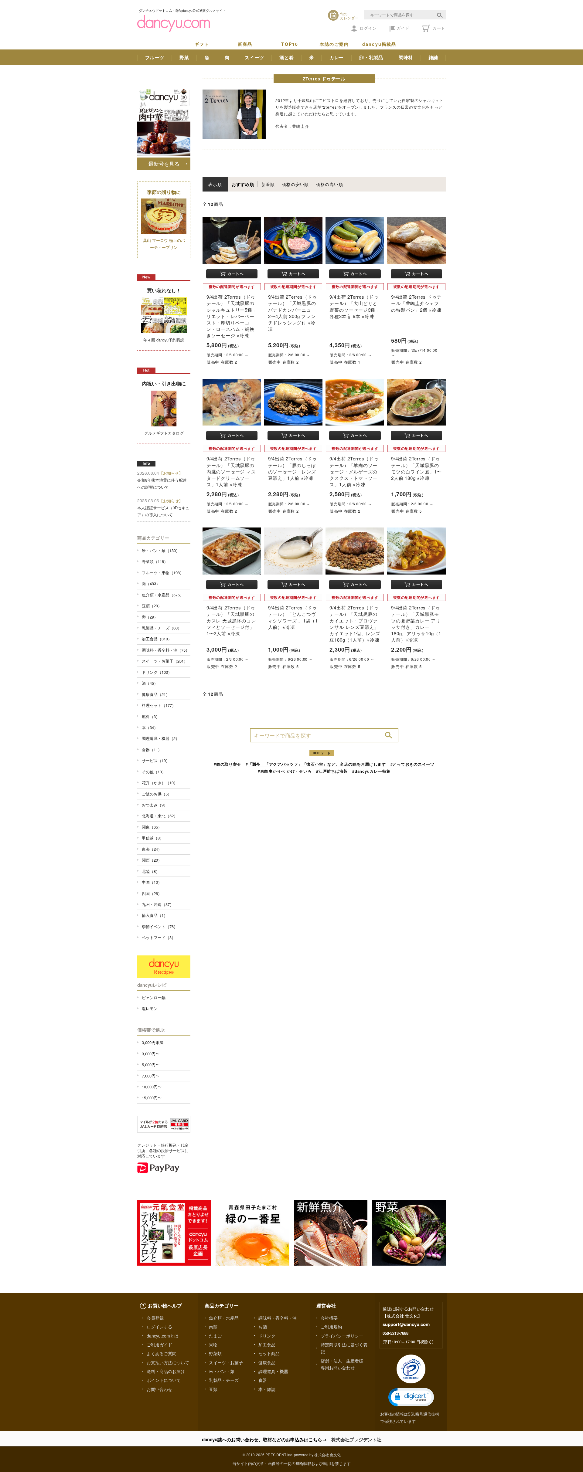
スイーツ (254, 57)
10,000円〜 (152, 1087)
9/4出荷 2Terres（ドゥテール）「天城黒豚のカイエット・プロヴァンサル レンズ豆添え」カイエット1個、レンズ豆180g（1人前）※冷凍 (354, 623)
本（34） (150, 727)
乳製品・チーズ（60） (162, 628)
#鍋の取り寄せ (227, 764)
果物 (213, 1344)
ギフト (202, 44)
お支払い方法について (168, 1362)
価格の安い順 (295, 184)
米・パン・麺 (221, 1371)
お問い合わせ (159, 1389)
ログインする (159, 1327)
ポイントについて (164, 1380)
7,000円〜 (150, 1076)
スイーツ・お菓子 (226, 1362)
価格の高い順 (329, 184)
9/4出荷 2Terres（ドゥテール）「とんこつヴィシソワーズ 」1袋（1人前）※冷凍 (293, 617)
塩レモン (150, 1008)
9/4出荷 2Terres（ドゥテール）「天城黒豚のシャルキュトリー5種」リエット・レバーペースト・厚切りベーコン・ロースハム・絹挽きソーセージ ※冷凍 (231, 315)
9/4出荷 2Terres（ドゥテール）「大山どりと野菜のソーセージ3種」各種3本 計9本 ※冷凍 (354, 306)
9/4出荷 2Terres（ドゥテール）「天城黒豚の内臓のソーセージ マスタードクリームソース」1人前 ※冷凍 (231, 471)
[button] (411, 1397)
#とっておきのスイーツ (412, 764)
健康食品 (266, 1362)
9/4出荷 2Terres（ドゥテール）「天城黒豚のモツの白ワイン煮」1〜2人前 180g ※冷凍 (416, 468)
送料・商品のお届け (166, 1371)
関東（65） (152, 827)
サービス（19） (156, 760)
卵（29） (150, 617)
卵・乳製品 (371, 57)
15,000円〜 (152, 1098)
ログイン (368, 28)
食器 (262, 1380)
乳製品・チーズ (224, 1380)
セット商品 (269, 1353)
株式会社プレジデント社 (356, 1439)
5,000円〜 (150, 1064)
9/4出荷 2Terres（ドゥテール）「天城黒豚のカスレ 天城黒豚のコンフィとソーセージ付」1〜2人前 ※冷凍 (231, 620)
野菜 (184, 57)
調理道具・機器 (273, 1371)
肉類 (213, 1327)
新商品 (245, 44)
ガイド (403, 28)
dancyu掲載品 (379, 44)
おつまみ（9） (155, 805)
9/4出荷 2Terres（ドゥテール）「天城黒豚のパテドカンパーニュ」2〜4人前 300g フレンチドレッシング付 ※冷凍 (292, 312)
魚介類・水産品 (224, 1318)
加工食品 (266, 1344)
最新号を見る (163, 163)
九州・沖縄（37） (158, 904)
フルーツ (154, 57)
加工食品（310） (157, 639)
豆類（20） (152, 606)
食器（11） (152, 749)
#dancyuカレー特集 (371, 771)
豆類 (213, 1389)
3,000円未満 (152, 1042)
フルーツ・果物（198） (163, 572)
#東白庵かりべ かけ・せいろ (285, 771)
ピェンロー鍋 (153, 997)
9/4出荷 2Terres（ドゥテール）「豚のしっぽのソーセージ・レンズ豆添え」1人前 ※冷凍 (292, 468)
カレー (336, 57)
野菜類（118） (155, 561)
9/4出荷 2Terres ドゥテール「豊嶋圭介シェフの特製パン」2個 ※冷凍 (416, 303)
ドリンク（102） (157, 672)
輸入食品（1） (155, 915)
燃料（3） (151, 716)
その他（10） (154, 772)
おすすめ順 (243, 184)
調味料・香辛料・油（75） (165, 650)
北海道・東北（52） (160, 816)
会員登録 (155, 1318)
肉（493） (151, 583)
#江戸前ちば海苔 (332, 771)
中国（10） (152, 882)
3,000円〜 (150, 1054)
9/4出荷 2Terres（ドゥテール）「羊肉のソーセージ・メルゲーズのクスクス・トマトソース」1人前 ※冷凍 (353, 471)
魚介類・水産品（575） (163, 595)
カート (438, 28)
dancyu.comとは (163, 1336)
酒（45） (150, 683)
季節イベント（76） (160, 926)
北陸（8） (151, 871)
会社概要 (329, 1318)
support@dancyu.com (406, 1324)
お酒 (262, 1327)
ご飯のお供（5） (157, 794)
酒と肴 (286, 57)
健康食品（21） (156, 694)
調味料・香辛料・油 (277, 1318)
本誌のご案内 (334, 44)
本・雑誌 (266, 1389)
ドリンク (266, 1336)
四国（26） (152, 893)
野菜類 (215, 1353)
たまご (215, 1336)
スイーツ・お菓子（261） (165, 661)
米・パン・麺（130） (161, 550)
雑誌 (433, 57)
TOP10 (289, 44)
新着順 (268, 184)
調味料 (406, 57)
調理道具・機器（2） (160, 738)
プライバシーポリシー (342, 1336)
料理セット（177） (159, 705)
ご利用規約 (331, 1327)
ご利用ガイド (159, 1344)
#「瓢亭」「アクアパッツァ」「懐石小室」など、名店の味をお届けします (316, 764)
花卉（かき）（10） (160, 782)
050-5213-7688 (395, 1333)
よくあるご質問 (161, 1353)
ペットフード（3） (159, 937)
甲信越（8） (153, 838)
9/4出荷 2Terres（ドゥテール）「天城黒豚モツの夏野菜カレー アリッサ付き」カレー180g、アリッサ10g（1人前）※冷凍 (416, 623)
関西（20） (152, 860)
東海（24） (152, 849)
